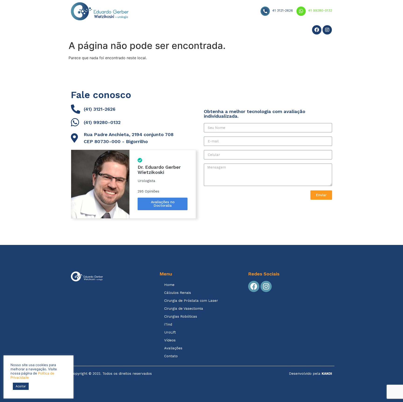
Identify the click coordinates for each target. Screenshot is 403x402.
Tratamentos (106, 30)
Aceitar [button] (21, 386)
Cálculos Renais (177, 293)
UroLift (170, 332)
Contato (188, 30)
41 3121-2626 (282, 10)
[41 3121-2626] (265, 11)
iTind (168, 324)
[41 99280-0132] (301, 11)
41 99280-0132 (320, 10)
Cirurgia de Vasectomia (183, 308)
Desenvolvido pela (310, 373)
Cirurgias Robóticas (180, 316)
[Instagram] (327, 29)
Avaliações (162, 30)
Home (81, 30)
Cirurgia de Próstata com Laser (191, 301)
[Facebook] (316, 29)
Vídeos (137, 30)
